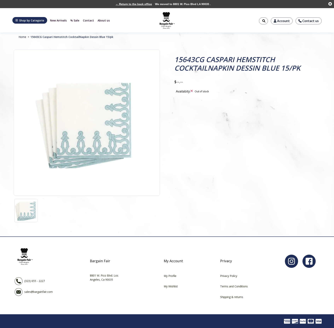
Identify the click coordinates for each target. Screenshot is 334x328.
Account (283, 21)
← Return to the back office (134, 4)
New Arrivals (58, 20)
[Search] (263, 20)
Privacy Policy (228, 276)
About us (104, 20)
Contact (88, 20)
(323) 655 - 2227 (34, 281)
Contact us (310, 21)
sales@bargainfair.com (38, 292)
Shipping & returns (231, 297)
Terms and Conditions (234, 286)
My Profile (170, 276)
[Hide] (330, 4)
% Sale (74, 20)
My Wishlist (171, 286)
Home (22, 37)
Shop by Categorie (31, 20)
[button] (29, 20)
